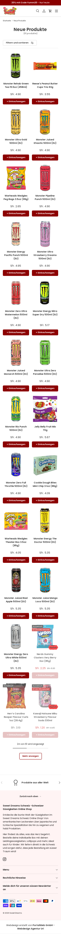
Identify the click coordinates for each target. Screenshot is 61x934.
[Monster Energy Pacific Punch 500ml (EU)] (16, 234)
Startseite (7, 21)
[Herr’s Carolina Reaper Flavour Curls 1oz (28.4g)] (16, 696)
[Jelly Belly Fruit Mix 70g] (45, 409)
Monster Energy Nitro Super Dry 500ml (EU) (45, 312)
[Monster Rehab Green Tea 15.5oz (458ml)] (16, 66)
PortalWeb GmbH (43, 925)
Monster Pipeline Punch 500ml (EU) (45, 197)
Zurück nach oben (29, 796)
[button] (50, 11)
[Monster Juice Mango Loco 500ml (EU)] (45, 580)
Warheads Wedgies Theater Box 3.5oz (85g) (16, 542)
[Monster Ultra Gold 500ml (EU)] (16, 122)
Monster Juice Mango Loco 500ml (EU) (45, 599)
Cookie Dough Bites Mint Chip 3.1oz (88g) (45, 484)
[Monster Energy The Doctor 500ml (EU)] (45, 521)
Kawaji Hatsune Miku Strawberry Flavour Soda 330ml (45, 717)
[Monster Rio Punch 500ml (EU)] (16, 409)
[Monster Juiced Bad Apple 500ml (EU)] (16, 580)
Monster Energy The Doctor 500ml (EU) (45, 540)
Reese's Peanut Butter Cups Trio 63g (45, 85)
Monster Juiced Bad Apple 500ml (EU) (16, 599)
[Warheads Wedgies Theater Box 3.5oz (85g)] (16, 521)
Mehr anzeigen (30, 756)
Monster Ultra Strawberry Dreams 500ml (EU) (45, 255)
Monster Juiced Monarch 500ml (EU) (16, 372)
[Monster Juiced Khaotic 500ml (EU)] (45, 122)
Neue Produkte (20, 21)
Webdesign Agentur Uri (30, 928)
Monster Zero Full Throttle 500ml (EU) (16, 484)
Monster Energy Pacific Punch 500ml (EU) (16, 255)
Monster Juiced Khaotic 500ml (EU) (45, 141)
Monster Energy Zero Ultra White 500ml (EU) (16, 658)
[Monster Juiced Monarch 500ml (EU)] (16, 353)
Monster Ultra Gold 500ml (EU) (16, 141)
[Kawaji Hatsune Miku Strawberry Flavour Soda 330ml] (45, 696)
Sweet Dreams (16, 913)
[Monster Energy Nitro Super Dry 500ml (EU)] (45, 293)
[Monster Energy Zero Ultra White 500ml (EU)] (16, 636)
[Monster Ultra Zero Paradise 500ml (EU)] (45, 353)
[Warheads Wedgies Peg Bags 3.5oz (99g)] (16, 178)
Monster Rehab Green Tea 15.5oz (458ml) (16, 85)
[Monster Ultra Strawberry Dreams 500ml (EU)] (45, 234)
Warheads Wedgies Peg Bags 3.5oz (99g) (16, 197)
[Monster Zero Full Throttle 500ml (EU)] (16, 465)
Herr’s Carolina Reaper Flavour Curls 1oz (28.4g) (16, 717)
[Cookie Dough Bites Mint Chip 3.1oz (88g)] (45, 465)
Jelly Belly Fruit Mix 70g (45, 428)
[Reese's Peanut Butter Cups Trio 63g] (45, 66)
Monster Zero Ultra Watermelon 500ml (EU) (16, 314)
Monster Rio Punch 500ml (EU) (16, 428)
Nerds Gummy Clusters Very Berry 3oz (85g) (45, 658)
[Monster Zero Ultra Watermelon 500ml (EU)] (16, 293)
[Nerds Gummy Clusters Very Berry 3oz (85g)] (45, 636)
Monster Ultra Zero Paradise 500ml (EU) (45, 372)
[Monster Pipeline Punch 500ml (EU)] (45, 178)
